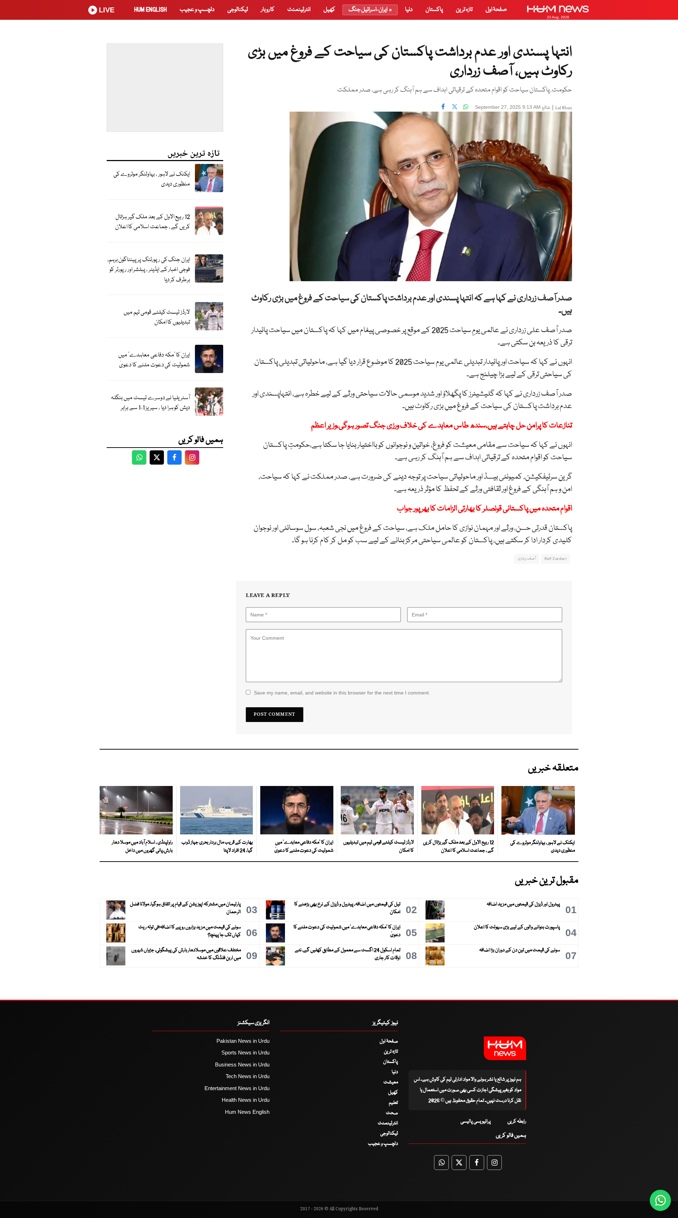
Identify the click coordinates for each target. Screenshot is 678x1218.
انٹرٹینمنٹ (298, 9)
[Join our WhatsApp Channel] (660, 1200)
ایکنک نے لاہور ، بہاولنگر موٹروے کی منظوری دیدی (151, 179)
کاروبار (267, 9)
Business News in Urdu (242, 1065)
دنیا (408, 9)
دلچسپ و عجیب (197, 9)
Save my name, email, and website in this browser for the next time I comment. (342, 693)
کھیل (329, 9)
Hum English (150, 9)
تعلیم (393, 1103)
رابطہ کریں (516, 1121)
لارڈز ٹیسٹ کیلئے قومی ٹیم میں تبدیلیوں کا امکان (157, 317)
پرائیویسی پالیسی (475, 1121)
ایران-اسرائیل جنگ (368, 9)
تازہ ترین (464, 9)
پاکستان (434, 9)
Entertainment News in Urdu (236, 1088)
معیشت (390, 1082)
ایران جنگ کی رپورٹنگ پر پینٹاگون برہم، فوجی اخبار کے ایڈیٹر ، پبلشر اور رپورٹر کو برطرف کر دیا (148, 269)
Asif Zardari (556, 559)
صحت (392, 1113)
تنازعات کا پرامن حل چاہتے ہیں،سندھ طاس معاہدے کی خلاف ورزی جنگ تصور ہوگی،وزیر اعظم (441, 426)
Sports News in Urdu (245, 1053)
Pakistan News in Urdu (242, 1041)
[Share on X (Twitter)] (454, 106)
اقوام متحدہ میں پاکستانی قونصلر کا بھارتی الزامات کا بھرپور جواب (484, 509)
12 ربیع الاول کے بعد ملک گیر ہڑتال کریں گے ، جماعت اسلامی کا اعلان (152, 222)
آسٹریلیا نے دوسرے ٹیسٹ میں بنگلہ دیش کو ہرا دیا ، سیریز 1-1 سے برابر (150, 403)
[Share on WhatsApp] (465, 106)
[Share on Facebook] (443, 106)
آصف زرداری (527, 559)
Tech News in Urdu (247, 1076)
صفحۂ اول (496, 9)
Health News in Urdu (245, 1100)
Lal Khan (563, 108)
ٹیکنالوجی (237, 9)
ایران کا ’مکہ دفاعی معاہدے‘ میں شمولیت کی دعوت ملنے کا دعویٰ (154, 360)
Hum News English (247, 1112)
